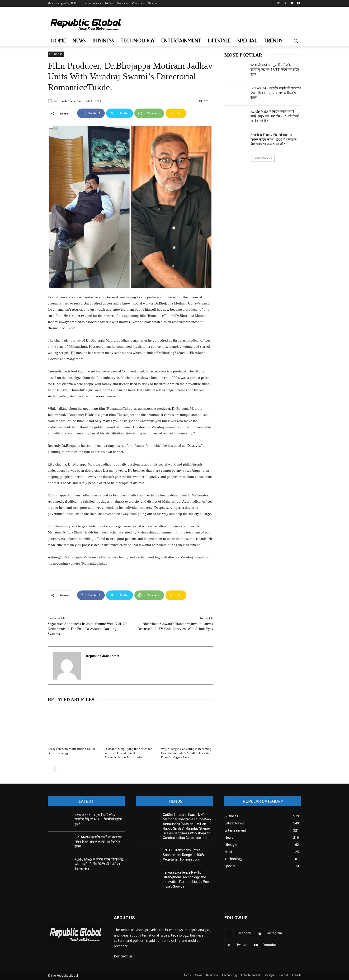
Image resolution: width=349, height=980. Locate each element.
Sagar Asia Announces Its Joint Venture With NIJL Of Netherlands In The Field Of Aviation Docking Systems (87, 629)
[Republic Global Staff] (51, 101)
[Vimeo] (292, 3)
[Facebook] (272, 3)
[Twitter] (285, 3)
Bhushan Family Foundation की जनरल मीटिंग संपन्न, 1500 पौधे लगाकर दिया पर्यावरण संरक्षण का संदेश (273, 139)
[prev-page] (51, 769)
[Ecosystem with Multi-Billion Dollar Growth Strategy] (74, 725)
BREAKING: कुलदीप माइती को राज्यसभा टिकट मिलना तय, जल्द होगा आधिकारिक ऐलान (275, 92)
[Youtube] (298, 3)
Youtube (269, 945)
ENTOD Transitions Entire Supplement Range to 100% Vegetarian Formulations (184, 854)
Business (55, 54)
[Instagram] (279, 3)
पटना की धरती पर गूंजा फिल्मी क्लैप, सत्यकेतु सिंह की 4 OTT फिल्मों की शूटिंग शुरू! (274, 69)
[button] (295, 40)
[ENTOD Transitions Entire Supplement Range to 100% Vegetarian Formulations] (147, 856)
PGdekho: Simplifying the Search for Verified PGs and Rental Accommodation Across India (128, 753)
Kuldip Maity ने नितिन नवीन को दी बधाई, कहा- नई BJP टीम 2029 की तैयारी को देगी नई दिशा (274, 116)
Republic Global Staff (70, 101)
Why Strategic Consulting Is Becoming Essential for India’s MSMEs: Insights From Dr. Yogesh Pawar (186, 753)
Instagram (274, 933)
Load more (261, 158)
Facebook (243, 933)
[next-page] (58, 769)
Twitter (241, 945)
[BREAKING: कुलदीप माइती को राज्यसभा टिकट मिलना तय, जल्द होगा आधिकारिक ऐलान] (235, 94)
